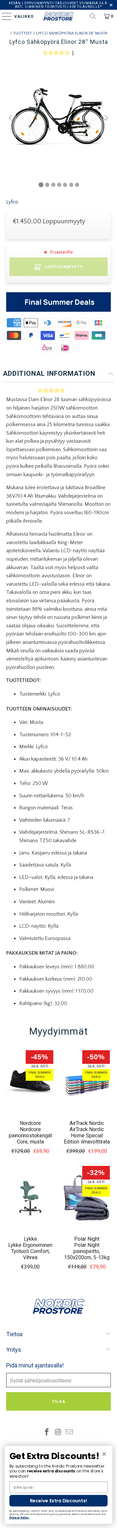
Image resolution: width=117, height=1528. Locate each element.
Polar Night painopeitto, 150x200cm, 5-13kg (87, 1251)
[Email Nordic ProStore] (69, 1433)
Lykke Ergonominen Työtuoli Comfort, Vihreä (30, 1251)
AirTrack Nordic (87, 1123)
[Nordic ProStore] (58, 16)
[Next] (106, 118)
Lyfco (12, 202)
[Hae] (93, 16)
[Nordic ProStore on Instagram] (58, 1433)
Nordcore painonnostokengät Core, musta (30, 1135)
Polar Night (86, 1239)
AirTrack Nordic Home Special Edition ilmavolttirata (87, 1135)
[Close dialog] (104, 1454)
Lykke (30, 1239)
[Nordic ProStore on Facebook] (47, 1433)
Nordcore (30, 1123)
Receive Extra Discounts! (58, 1500)
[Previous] (11, 118)
